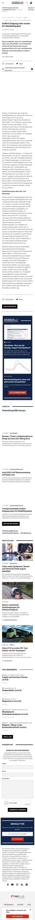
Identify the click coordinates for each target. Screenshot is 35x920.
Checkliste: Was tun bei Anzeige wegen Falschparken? (17, 346)
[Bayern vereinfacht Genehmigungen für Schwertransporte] (17, 590)
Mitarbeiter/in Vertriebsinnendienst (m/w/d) (15, 713)
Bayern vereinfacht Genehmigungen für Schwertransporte (11, 607)
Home (3, 17)
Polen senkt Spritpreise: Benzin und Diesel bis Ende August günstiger (16, 568)
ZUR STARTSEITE (9, 306)
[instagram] (17, 884)
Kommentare (9, 63)
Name (3, 771)
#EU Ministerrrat (25, 533)
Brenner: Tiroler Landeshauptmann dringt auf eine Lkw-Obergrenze (17, 437)
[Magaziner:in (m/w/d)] (9, 699)
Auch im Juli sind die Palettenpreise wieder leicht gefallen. (17, 386)
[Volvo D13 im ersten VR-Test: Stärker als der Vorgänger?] (17, 634)
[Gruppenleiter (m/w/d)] (9, 688)
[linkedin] (22, 884)
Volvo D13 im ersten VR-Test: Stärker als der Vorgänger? (15, 649)
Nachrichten (10, 17)
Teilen (21, 63)
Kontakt (20, 904)
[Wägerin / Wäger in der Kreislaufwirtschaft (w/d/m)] (17, 723)
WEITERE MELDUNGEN (10, 524)
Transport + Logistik (21, 17)
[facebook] (8, 884)
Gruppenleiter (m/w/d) (12, 690)
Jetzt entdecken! (17, 916)
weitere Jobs (7, 737)
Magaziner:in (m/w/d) (11, 701)
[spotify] (27, 884)
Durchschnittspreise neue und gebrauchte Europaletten (17, 380)
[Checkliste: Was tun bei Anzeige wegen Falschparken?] (17, 332)
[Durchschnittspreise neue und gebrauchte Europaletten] (17, 366)
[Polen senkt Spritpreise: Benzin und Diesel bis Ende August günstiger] (17, 552)
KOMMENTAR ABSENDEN (17, 810)
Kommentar (5, 778)
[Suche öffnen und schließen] (26, 2)
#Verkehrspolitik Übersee (10, 533)
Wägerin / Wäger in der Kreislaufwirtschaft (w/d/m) (14, 726)
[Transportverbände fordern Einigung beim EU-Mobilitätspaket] (17, 494)
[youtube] (12, 884)
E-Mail (4, 763)
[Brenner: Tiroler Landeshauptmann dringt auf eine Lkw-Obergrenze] (17, 422)
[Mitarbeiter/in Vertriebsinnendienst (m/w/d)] (15, 709)
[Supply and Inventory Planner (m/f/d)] (13, 675)
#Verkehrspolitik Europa (13, 410)
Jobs (29, 904)
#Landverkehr (14, 433)
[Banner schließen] (29, 909)
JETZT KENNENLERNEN (17, 392)
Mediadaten (9, 904)
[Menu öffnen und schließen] (3, 3)
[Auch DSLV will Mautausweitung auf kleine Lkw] (17, 458)
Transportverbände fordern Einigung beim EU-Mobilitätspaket (17, 510)
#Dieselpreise (13, 563)
